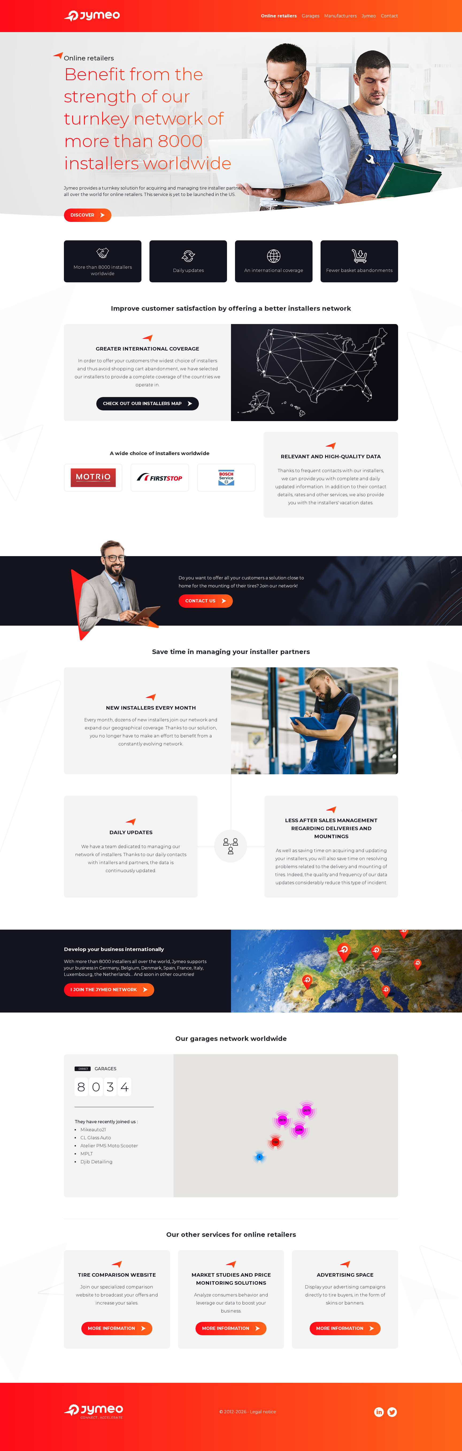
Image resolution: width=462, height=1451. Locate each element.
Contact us (200, 600)
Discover (82, 215)
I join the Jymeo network (104, 989)
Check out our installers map (142, 403)
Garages (310, 15)
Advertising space (287, 23)
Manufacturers (340, 15)
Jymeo (369, 15)
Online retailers (279, 15)
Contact (389, 15)
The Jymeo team (388, 7)
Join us (377, 23)
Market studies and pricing (297, 7)
